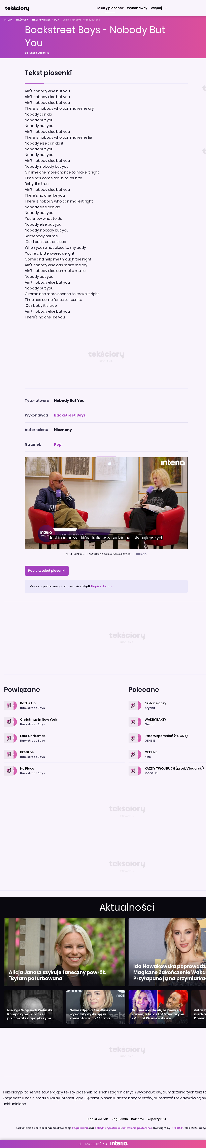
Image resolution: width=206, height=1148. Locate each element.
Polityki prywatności (108, 1128)
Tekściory (22, 19)
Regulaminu (80, 1128)
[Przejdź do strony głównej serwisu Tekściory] (17, 8)
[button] (110, 8)
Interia (8, 19)
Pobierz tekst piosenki (46, 570)
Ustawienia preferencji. (137, 1127)
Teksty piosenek (41, 19)
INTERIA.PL (177, 1128)
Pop (56, 19)
